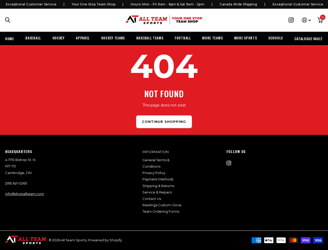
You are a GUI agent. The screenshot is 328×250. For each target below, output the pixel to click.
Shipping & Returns (158, 186)
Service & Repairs (157, 192)
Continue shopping (164, 121)
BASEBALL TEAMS (149, 37)
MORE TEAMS (212, 37)
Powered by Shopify (105, 240)
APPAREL (83, 37)
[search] (7, 20)
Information (155, 152)
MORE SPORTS (245, 37)
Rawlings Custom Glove (161, 205)
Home (9, 38)
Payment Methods (157, 179)
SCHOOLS (275, 37)
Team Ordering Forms (160, 211)
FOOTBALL (183, 37)
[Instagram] (229, 163)
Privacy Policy (153, 173)
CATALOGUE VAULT (308, 38)
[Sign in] (306, 20)
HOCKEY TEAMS (113, 37)
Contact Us (151, 199)
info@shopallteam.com (24, 194)
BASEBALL (33, 37)
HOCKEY (59, 37)
